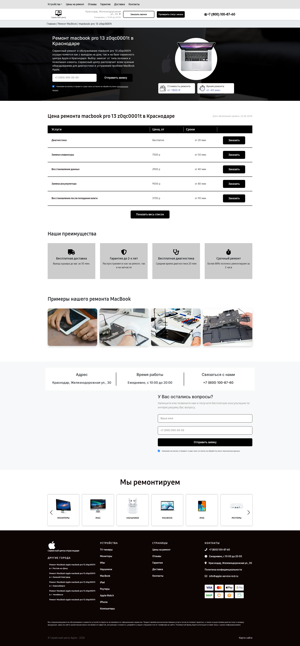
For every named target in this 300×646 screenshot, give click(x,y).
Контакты (134, 4)
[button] (51, 512)
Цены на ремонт (75, 4)
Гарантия (105, 4)
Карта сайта (245, 637)
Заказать (234, 140)
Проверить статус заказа (170, 14)
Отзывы (92, 4)
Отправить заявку (115, 77)
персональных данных (231, 451)
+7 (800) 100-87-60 (218, 382)
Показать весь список (150, 214)
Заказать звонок (138, 14)
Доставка (119, 4)
